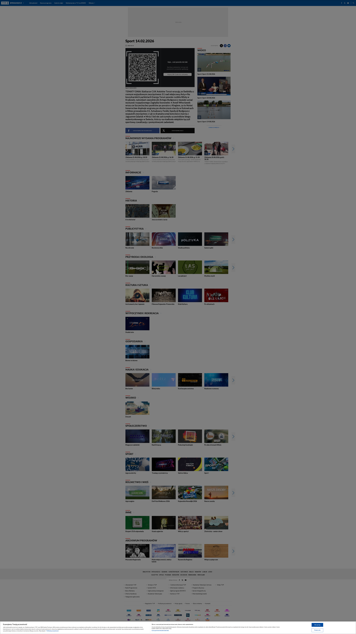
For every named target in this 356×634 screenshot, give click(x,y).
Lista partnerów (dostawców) (160, 630)
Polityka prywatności (53, 631)
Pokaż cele (317, 630)
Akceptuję (317, 625)
